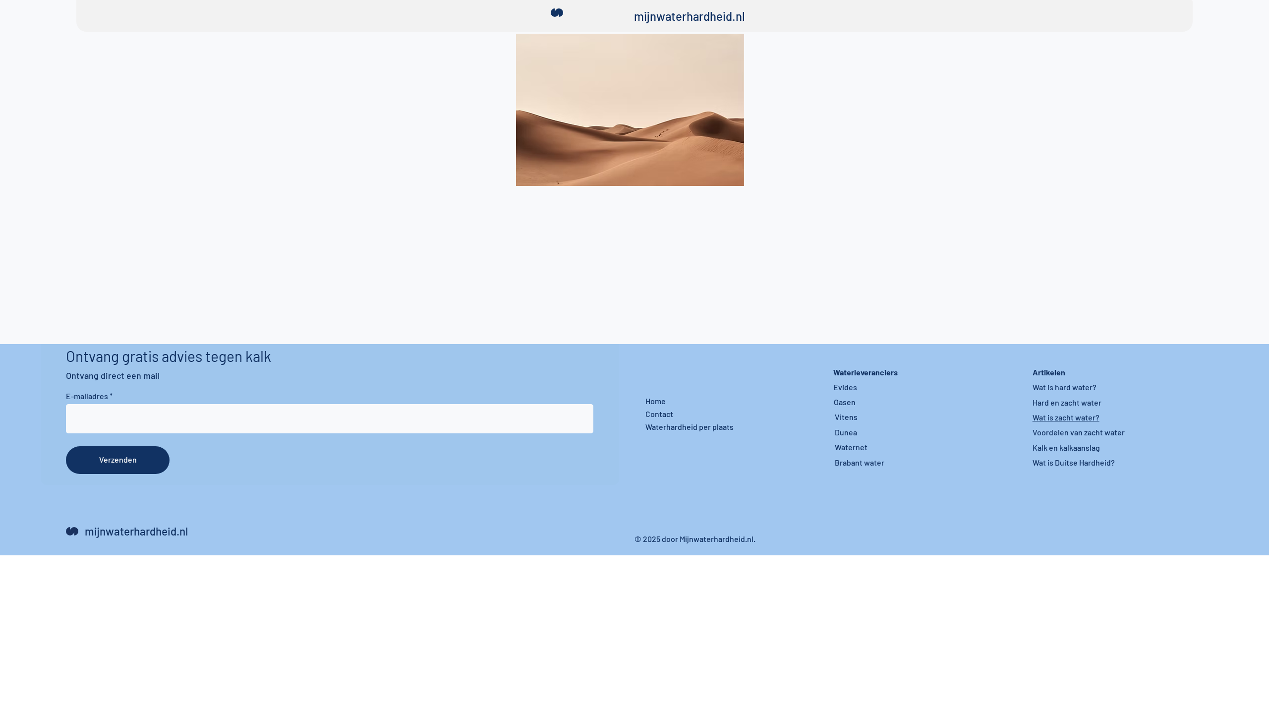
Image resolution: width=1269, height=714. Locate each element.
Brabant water (859, 462)
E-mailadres (87, 396)
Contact (659, 413)
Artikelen (1049, 372)
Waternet (851, 447)
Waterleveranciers (865, 372)
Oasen (845, 402)
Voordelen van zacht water (1079, 432)
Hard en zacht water (1067, 402)
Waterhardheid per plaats (689, 426)
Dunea (846, 432)
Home (655, 401)
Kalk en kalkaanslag (1066, 447)
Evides (845, 387)
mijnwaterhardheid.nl (689, 16)
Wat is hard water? (1064, 387)
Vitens (846, 416)
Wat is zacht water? (1066, 417)
